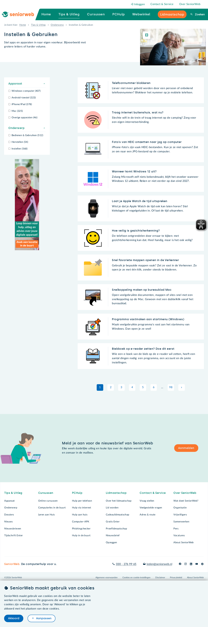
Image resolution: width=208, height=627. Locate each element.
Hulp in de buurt (81, 535)
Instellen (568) (19, 148)
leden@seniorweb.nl (159, 564)
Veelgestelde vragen (151, 507)
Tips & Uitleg (38, 25)
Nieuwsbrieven (12, 528)
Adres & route (147, 514)
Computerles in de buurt (52, 507)
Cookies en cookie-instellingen (136, 578)
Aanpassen (43, 618)
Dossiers (9, 514)
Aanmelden (186, 448)
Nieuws (8, 521)
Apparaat (9, 501)
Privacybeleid (176, 578)
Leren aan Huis (46, 514)
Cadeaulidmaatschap (117, 514)
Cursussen (45, 493)
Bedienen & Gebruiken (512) (27, 135)
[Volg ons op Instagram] (185, 564)
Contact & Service (161, 4)
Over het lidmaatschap (118, 501)
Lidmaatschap (116, 493)
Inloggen (139, 4)
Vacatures (179, 535)
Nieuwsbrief (113, 535)
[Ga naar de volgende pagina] (181, 387)
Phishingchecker (81, 528)
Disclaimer (160, 578)
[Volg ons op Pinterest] (202, 564)
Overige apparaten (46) (24, 117)
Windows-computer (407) (26, 91)
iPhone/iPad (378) (22, 104)
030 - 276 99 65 (126, 564)
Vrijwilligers (180, 514)
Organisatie (180, 507)
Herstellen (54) (20, 142)
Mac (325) (17, 111)
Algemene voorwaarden (106, 578)
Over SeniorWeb (190, 4)
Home (22, 25)
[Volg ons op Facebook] (180, 564)
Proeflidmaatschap (116, 528)
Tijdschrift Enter (13, 535)
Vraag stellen (147, 501)
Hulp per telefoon (82, 501)
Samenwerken (181, 521)
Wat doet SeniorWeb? (185, 501)
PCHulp (77, 493)
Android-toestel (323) (24, 97)
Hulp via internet (81, 507)
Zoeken (199, 14)
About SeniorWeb (183, 542)
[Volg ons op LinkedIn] (191, 564)
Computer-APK (80, 521)
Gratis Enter (113, 521)
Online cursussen (48, 501)
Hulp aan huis (80, 514)
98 (170, 387)
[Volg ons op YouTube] (196, 564)
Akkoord (13, 618)
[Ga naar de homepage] (20, 14)
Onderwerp (57, 25)
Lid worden (112, 507)
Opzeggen (111, 542)
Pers (175, 528)
